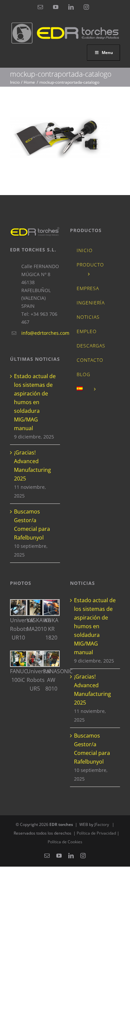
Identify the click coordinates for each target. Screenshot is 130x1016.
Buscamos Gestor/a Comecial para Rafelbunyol (32, 524)
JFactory (101, 824)
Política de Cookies (65, 842)
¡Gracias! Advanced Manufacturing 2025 (32, 465)
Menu (107, 52)
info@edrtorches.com (40, 333)
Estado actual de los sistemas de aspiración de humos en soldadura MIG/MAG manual (35, 402)
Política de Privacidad (97, 833)
